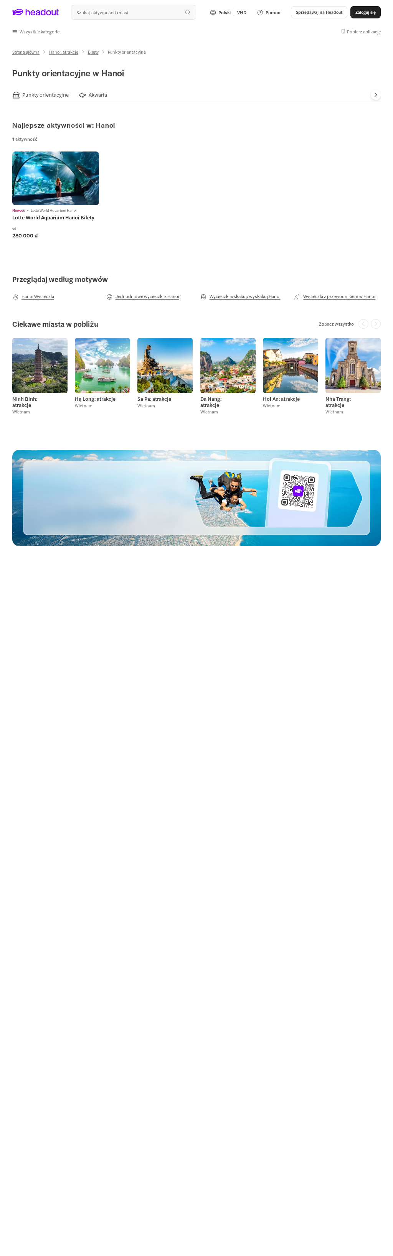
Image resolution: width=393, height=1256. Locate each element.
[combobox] (133, 12)
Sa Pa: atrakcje (154, 399)
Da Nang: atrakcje (210, 402)
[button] (35, 31)
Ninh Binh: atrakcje (24, 402)
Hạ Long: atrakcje (95, 399)
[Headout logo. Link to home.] (35, 12)
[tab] (40, 95)
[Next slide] (376, 95)
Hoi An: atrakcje (281, 399)
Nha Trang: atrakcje (338, 402)
